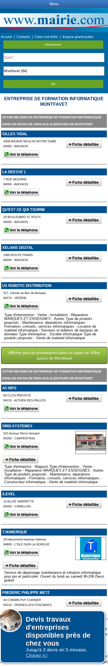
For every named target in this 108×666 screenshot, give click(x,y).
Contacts (23, 37)
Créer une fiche (46, 37)
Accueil (6, 37)
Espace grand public (78, 37)
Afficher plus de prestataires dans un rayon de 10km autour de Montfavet (54, 355)
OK (53, 84)
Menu (54, 4)
